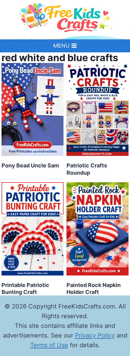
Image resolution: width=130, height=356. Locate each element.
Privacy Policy (95, 335)
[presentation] (32, 109)
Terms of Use (49, 345)
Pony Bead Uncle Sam (30, 165)
